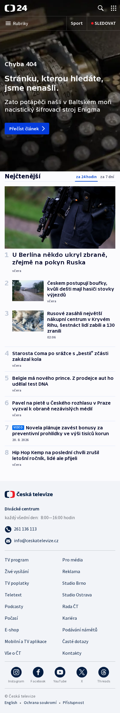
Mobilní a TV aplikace (26, 641)
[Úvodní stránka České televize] (29, 493)
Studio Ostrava (77, 595)
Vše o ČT (13, 653)
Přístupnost (73, 702)
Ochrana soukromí (40, 702)
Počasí (11, 618)
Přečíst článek (24, 128)
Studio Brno (74, 583)
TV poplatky (17, 583)
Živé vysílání (17, 571)
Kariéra (69, 618)
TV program (17, 560)
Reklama (71, 571)
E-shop (12, 630)
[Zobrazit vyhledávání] (100, 8)
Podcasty (14, 606)
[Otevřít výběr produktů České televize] (113, 8)
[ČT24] (16, 8)
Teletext (13, 595)
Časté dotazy (75, 641)
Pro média (72, 560)
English (11, 702)
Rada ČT (70, 606)
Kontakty (71, 653)
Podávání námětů (79, 630)
